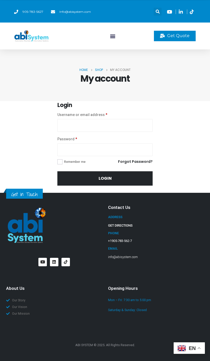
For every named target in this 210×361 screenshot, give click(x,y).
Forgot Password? (135, 161)
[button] (158, 12)
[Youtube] (42, 262)
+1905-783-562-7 (120, 241)
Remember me (75, 162)
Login (105, 178)
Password (67, 139)
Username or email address (82, 115)
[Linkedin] (54, 262)
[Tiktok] (65, 262)
